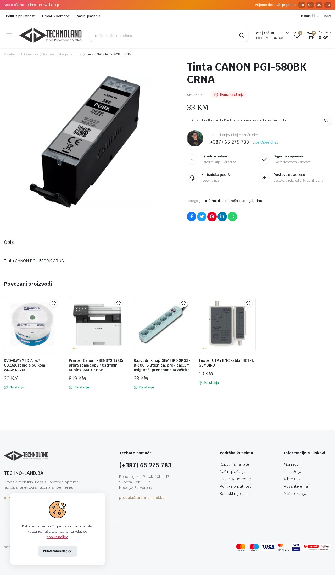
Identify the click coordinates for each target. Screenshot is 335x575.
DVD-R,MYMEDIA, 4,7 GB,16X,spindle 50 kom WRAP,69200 (24, 365)
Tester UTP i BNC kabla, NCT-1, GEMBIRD (226, 363)
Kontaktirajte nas (235, 493)
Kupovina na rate (234, 464)
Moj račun (292, 464)
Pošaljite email (296, 486)
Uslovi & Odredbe (56, 16)
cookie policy (57, 537)
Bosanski (308, 16)
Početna (10, 54)
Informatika (29, 54)
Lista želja (292, 471)
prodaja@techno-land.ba (142, 497)
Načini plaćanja (88, 16)
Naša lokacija (295, 493)
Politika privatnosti (20, 16)
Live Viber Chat (265, 142)
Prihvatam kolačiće (57, 551)
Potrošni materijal (55, 54)
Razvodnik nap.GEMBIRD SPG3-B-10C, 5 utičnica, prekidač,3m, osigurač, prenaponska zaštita (162, 365)
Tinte (77, 54)
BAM (327, 16)
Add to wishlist (326, 120)
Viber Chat (293, 479)
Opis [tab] (9, 242)
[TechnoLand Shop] (50, 35)
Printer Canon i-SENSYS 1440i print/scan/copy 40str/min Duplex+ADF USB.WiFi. (96, 365)
